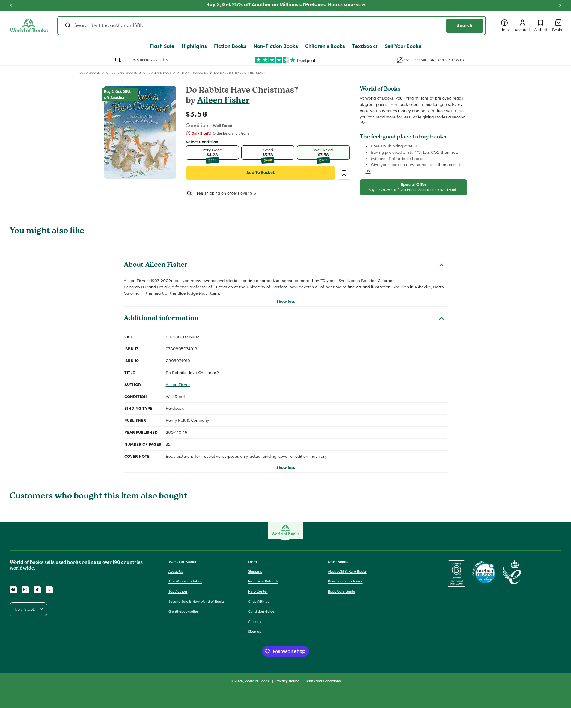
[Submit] (67, 25)
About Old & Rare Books (347, 571)
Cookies (254, 621)
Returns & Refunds (263, 581)
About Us (175, 571)
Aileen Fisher (223, 101)
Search (464, 25)
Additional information (161, 319)
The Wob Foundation (185, 581)
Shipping (255, 571)
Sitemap (254, 631)
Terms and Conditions (323, 681)
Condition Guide (261, 611)
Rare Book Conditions (345, 581)
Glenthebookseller (183, 611)
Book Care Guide (341, 591)
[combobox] (271, 25)
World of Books (257, 681)
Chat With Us (258, 601)
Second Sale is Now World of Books (196, 601)
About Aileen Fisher (156, 265)
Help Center (258, 591)
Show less (285, 301)
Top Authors (178, 591)
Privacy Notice (287, 681)
